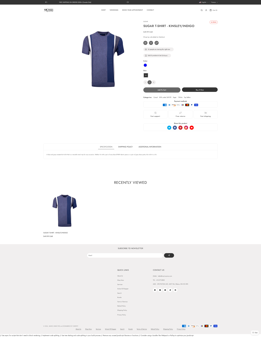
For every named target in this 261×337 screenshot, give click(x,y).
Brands (119, 297)
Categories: (147, 97)
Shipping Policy (122, 310)
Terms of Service (122, 302)
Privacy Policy (121, 315)
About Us (120, 276)
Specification (106, 146)
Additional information (150, 146)
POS (59, 326)
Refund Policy (121, 306)
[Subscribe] (169, 255)
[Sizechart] (145, 43)
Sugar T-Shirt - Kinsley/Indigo (55, 233)
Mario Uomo (53, 326)
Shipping (146, 37)
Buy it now (200, 90)
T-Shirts (180, 97)
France (213, 2)
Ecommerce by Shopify (70, 326)
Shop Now (120, 280)
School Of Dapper (122, 289)
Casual (156, 97)
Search (119, 293)
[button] (127, 2)
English (204, 2)
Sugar (174, 97)
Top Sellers (187, 97)
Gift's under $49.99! (165, 97)
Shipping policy (125, 146)
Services (119, 284)
